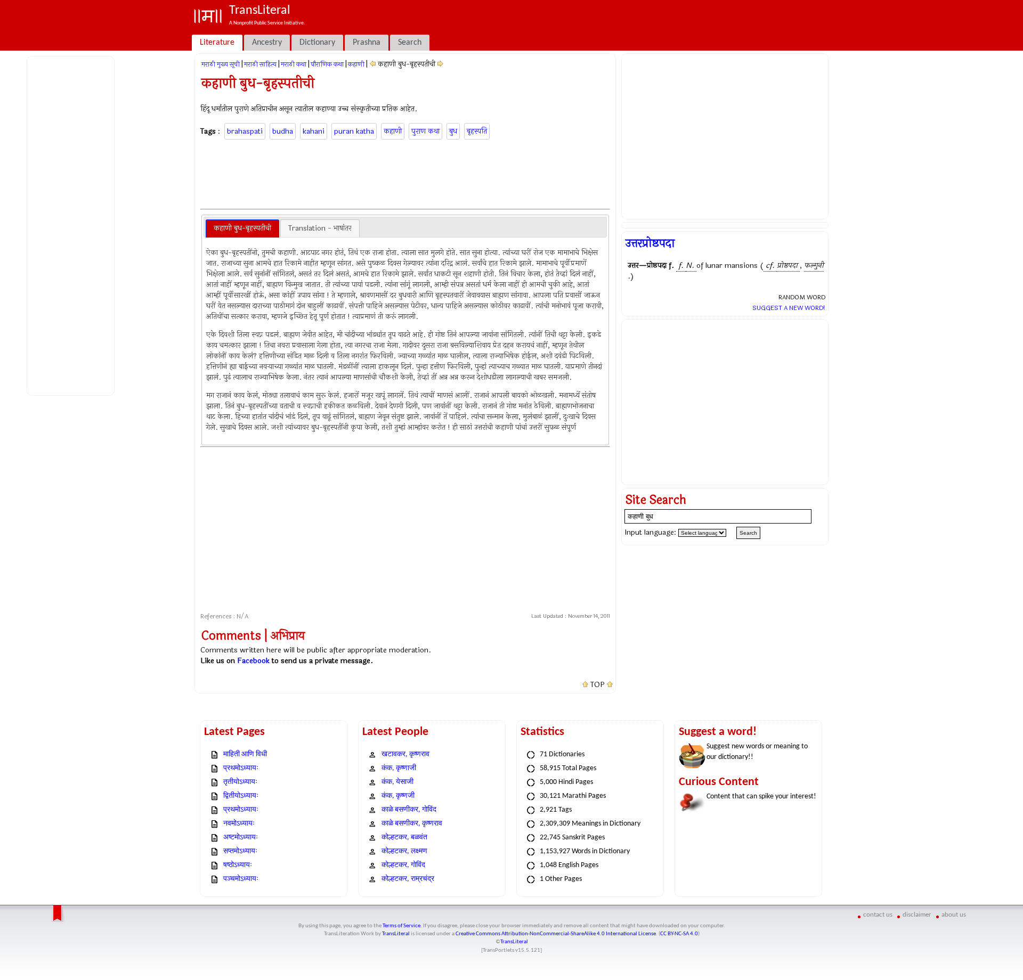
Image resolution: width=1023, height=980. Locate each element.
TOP (597, 685)
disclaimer (917, 914)
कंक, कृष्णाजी (398, 768)
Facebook (253, 660)
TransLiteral (396, 934)
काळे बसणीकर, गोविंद (408, 810)
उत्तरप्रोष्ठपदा (650, 243)
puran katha (354, 131)
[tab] (242, 228)
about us (953, 914)
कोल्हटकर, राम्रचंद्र (407, 879)
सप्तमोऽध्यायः (240, 851)
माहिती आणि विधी (245, 754)
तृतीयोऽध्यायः (240, 782)
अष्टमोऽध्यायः (240, 838)
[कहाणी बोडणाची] (440, 64)
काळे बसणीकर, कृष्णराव (411, 824)
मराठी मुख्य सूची (220, 64)
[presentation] (242, 228)
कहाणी (356, 64)
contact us (877, 914)
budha (282, 131)
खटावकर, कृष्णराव (405, 754)
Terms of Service (401, 926)
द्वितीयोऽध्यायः (240, 796)
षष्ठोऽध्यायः (237, 865)
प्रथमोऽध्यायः (240, 768)
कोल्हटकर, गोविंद (403, 865)
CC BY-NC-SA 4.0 (679, 934)
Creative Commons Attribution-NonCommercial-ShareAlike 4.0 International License (556, 934)
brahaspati (245, 131)
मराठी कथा (293, 64)
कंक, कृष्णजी (398, 796)
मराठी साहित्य (260, 64)
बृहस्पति (477, 131)
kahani (313, 131)
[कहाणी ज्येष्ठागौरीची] (373, 64)
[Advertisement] (72, 224)
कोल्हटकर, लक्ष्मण (404, 851)
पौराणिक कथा (327, 64)
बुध (453, 131)
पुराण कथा (425, 131)
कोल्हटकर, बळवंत (404, 838)
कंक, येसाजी (397, 782)
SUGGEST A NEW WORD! (788, 308)
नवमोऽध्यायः (239, 824)
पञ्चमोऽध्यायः (240, 879)
